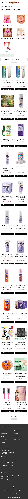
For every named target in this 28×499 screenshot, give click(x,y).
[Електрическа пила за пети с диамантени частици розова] (7, 333)
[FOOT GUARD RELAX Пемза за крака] (20, 130)
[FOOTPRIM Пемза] (20, 158)
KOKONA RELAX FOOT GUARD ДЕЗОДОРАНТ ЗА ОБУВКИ (21, 227)
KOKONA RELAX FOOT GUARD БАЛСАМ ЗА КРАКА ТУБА (20, 198)
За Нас (2, 436)
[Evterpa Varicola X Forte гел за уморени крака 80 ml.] (20, 101)
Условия (3, 442)
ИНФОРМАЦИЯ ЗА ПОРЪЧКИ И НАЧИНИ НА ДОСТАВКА (7, 452)
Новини (3, 445)
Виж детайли (7, 411)
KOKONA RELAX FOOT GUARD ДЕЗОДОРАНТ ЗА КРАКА (7, 227)
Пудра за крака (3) (20, 38)
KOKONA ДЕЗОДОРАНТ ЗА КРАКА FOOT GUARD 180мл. (7, 285)
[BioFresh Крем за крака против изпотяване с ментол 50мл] (7, 71)
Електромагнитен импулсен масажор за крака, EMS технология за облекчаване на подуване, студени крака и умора (21, 344)
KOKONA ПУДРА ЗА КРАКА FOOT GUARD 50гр (7, 315)
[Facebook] (2, 468)
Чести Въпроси (4, 439)
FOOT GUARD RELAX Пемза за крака (21, 140)
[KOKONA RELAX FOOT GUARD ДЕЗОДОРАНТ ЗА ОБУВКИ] (20, 216)
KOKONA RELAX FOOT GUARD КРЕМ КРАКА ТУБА (7, 256)
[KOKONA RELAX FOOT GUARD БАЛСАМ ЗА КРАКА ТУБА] (20, 187)
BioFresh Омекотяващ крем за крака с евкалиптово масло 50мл (20, 82)
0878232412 (10, 462)
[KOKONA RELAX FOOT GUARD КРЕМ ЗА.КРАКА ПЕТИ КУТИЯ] (7, 187)
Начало (2, 430)
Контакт (16, 433)
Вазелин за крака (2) (21, 25)
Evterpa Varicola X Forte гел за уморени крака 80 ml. (20, 111)
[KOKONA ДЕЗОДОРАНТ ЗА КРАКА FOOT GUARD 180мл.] (7, 275)
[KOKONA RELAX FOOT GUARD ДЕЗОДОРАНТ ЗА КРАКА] (7, 216)
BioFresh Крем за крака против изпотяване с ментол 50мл (7, 82)
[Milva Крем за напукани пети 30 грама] (20, 304)
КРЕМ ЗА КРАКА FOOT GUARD (7, 374)
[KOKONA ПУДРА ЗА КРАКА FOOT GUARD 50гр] (7, 304)
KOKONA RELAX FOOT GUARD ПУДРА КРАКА (21, 256)
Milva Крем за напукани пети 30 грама (20, 314)
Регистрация (17, 430)
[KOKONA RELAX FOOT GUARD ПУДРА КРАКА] (20, 245)
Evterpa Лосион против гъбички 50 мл (7, 140)
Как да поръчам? (5, 447)
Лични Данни (17, 439)
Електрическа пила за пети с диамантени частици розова (7, 344)
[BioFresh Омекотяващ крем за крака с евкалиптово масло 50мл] (20, 71)
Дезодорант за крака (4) (7, 38)
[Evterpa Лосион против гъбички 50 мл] (7, 130)
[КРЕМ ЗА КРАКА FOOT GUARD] (7, 364)
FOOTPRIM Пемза (21, 167)
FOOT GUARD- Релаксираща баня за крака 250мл (7, 168)
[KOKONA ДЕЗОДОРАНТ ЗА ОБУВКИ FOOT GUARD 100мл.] (20, 275)
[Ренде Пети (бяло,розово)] (7, 393)
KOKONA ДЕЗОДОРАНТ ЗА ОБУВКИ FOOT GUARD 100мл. (21, 285)
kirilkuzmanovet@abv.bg (11, 460)
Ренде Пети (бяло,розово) (7, 403)
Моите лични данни (14, 493)
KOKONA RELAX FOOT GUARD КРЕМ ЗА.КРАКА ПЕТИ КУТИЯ (7, 198)
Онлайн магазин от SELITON (14, 497)
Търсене (16, 436)
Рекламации (4, 433)
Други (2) (7, 51)
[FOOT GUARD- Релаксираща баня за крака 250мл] (7, 158)
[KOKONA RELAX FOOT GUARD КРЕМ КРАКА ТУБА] (7, 245)
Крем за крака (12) (7, 25)
